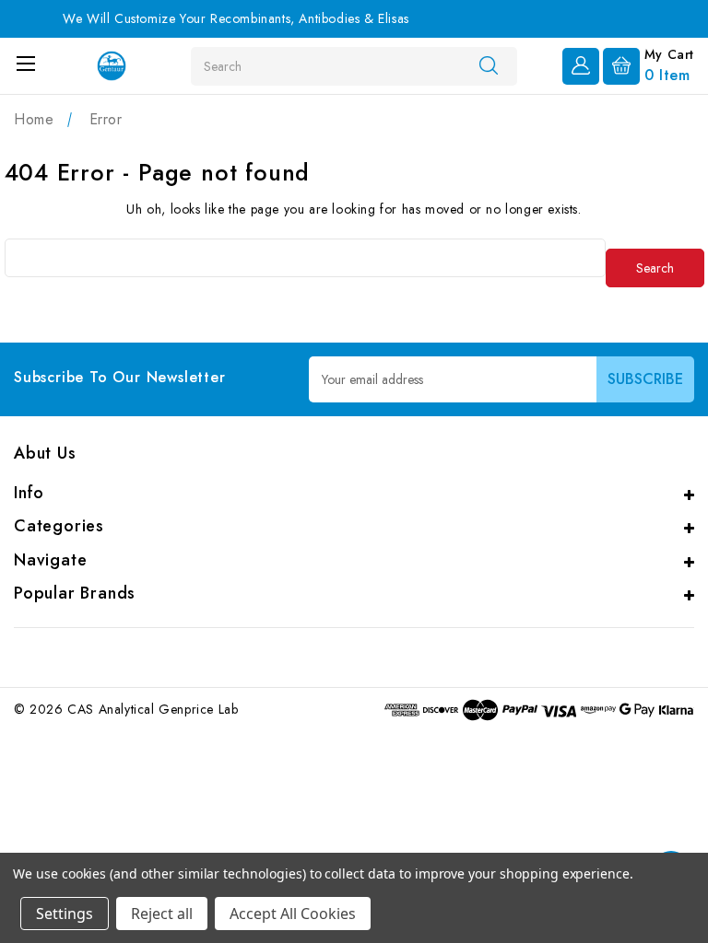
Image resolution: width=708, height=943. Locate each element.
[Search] (488, 65)
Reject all (162, 913)
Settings (64, 913)
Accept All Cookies (293, 913)
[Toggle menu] (25, 63)
